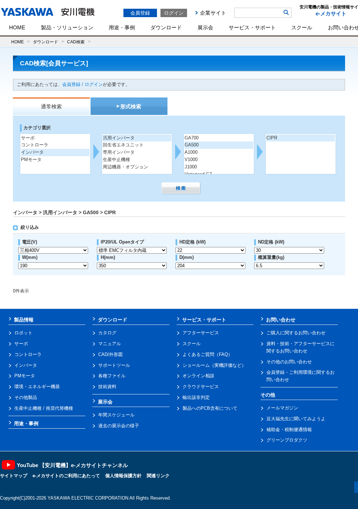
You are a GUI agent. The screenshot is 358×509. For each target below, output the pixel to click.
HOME (17, 27)
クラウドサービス (200, 386)
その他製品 (25, 397)
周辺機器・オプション (125, 166)
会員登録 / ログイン (82, 84)
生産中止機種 (116, 159)
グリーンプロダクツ (286, 440)
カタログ (107, 332)
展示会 (205, 27)
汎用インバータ (119, 137)
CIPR (271, 137)
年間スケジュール (116, 414)
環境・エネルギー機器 (37, 386)
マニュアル (109, 343)
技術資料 (107, 386)
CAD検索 (76, 41)
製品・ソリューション (67, 27)
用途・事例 (122, 27)
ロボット (23, 332)
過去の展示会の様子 (118, 425)
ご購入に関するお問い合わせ (295, 332)
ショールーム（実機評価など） (214, 365)
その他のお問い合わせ (289, 361)
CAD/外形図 (110, 354)
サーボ (28, 137)
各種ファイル (112, 375)
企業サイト (213, 13)
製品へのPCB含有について (209, 408)
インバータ (32, 152)
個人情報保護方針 (123, 475)
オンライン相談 (198, 375)
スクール (301, 27)
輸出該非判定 (196, 397)
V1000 (191, 159)
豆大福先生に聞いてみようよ (295, 418)
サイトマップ (13, 475)
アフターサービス (200, 332)
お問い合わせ (280, 319)
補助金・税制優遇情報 (289, 429)
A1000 (191, 152)
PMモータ (31, 159)
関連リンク (158, 475)
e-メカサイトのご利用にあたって (66, 475)
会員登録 (140, 13)
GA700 (192, 137)
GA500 (192, 144)
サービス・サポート (252, 27)
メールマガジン (282, 407)
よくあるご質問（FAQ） (207, 354)
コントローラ (34, 144)
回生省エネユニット (123, 144)
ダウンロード (166, 27)
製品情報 (24, 319)
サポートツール (114, 365)
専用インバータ (119, 152)
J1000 (191, 166)
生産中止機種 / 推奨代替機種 (43, 408)
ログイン (174, 13)
